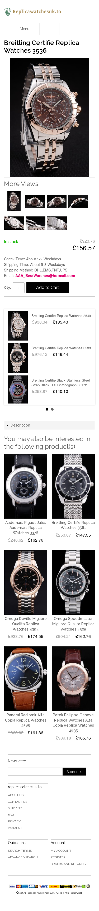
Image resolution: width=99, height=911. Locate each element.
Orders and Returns (68, 864)
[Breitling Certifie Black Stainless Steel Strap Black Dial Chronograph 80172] (18, 390)
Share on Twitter (23, 302)
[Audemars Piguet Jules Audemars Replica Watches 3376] (26, 486)
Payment (15, 828)
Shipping (15, 808)
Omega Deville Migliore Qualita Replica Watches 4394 (26, 624)
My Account (61, 851)
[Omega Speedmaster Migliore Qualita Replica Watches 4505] (73, 582)
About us (15, 795)
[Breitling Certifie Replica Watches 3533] (18, 358)
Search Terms (20, 851)
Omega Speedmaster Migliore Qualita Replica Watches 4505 (73, 624)
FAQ (11, 815)
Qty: (7, 287)
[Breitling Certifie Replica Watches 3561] (73, 486)
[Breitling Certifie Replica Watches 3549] (18, 326)
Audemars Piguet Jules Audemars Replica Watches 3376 (25, 527)
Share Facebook (13, 302)
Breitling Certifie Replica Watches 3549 (61, 315)
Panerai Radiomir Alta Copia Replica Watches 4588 (25, 720)
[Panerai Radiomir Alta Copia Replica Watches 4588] (26, 678)
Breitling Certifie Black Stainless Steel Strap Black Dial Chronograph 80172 (60, 382)
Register (58, 857)
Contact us (17, 802)
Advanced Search (23, 857)
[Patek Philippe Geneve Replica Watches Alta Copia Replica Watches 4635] (73, 678)
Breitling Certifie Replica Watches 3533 (61, 347)
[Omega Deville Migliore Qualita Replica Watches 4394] (26, 582)
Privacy (14, 821)
